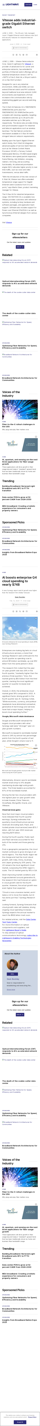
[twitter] (20, 55)
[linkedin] (17, 55)
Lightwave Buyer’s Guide (16, 930)
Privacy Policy (32, 1417)
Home (4, 421)
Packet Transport (8, 15)
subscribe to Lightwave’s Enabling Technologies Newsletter (20, 938)
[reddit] (23, 55)
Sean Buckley (20, 597)
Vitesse (28, 64)
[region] (20, 1419)
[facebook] (13, 55)
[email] (27, 55)
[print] (37, 55)
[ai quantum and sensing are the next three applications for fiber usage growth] (20, 445)
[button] (3, 4)
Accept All (20, 1422)
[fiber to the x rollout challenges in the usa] (20, 409)
